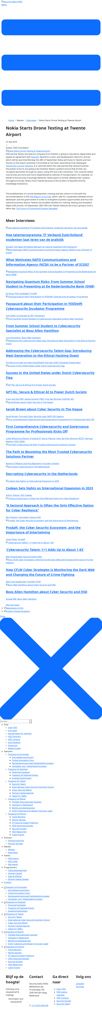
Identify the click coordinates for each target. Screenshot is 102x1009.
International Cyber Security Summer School (33, 787)
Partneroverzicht (16, 840)
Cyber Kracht (18, 834)
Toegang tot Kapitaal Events (25, 775)
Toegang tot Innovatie (18, 754)
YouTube (80, 986)
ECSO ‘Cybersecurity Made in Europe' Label (32, 811)
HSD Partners (14, 736)
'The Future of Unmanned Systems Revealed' (37, 208)
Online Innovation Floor (23, 760)
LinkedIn (80, 983)
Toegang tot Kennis (17, 814)
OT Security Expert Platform (25, 822)
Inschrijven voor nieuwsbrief (16, 1000)
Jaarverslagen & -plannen (20, 733)
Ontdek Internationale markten (27, 802)
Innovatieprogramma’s (23, 757)
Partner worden (15, 843)
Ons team (12, 730)
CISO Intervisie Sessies (22, 825)
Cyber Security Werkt (22, 790)
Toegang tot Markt (17, 799)
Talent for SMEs (19, 796)
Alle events (13, 864)
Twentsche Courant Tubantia (19, 166)
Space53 (35, 157)
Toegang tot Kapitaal (17, 769)
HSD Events (13, 858)
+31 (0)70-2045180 (39, 1005)
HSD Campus (14, 739)
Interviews (13, 852)
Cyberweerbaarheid (17, 870)
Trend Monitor (19, 816)
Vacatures (12, 745)
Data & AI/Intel (15, 876)
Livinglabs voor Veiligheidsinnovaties (29, 766)
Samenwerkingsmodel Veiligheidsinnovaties (32, 763)
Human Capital (15, 873)
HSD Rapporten (19, 831)
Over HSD (12, 727)
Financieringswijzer (21, 772)
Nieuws (11, 849)
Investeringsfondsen (21, 778)
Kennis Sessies (19, 819)
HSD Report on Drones (40, 196)
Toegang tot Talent (17, 781)
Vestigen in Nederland (22, 805)
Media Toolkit (14, 748)
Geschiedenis (14, 742)
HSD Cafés (13, 861)
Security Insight (19, 828)
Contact (7, 882)
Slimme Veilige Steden (18, 879)
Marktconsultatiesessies (23, 808)
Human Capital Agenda (23, 793)
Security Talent (19, 784)
